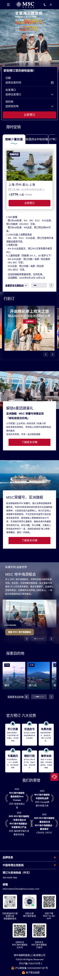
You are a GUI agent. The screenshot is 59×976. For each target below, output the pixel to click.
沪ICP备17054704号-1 (30, 963)
